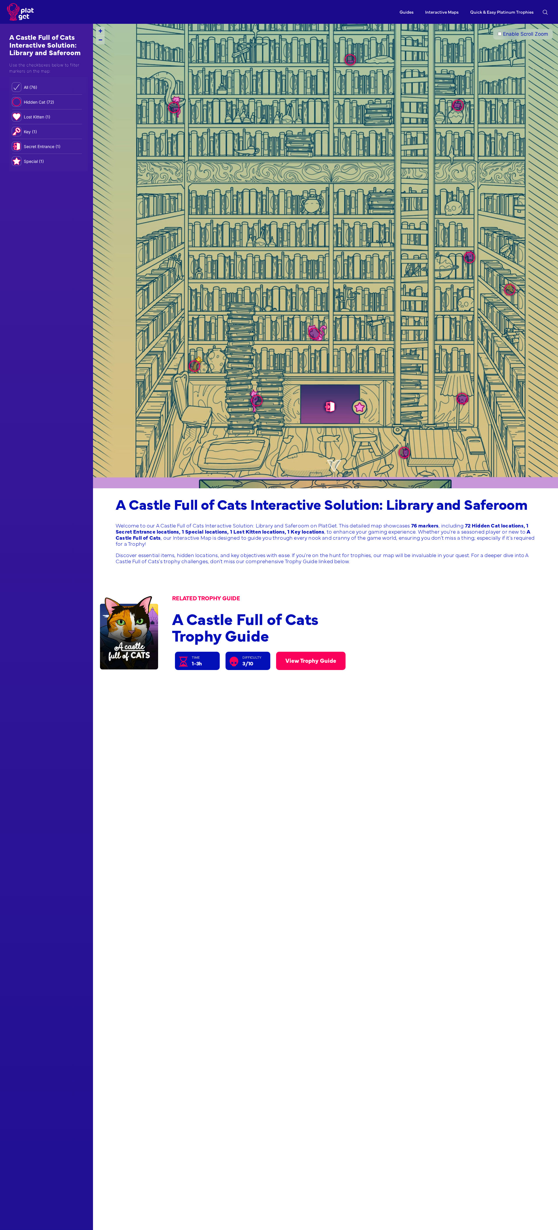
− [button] (100, 40)
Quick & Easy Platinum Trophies (502, 12)
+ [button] (100, 31)
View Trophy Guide (310, 660)
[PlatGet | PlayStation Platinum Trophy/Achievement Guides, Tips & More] (22, 12)
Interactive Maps (442, 12)
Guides (407, 12)
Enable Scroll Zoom (525, 34)
